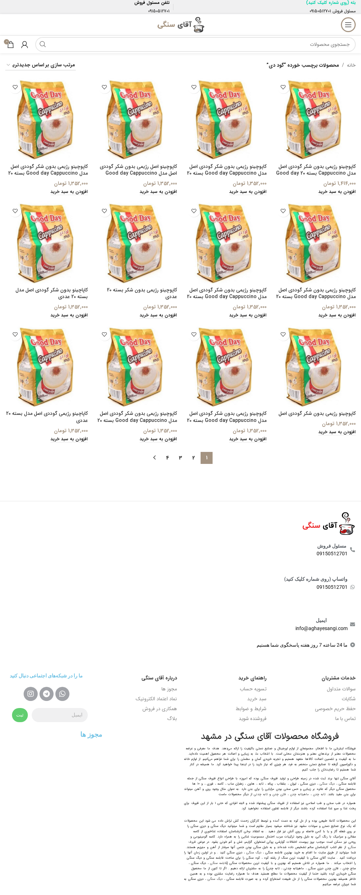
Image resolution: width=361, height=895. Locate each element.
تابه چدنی (261, 794)
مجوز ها (169, 689)
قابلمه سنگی (218, 863)
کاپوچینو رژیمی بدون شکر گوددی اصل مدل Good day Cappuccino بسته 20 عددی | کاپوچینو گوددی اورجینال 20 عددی (227, 300)
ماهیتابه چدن (299, 794)
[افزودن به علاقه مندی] (283, 87)
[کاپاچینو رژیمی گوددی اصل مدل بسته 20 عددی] (46, 366)
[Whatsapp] (62, 694)
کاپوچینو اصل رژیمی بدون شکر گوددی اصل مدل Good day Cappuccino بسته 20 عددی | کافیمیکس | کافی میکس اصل (138, 177)
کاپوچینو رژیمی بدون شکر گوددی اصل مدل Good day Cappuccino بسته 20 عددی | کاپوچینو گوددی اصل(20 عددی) (227, 420)
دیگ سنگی (327, 783)
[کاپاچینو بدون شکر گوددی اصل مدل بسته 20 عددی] (46, 242)
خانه (351, 65)
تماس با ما (345, 718)
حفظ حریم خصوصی (335, 709)
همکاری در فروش (159, 709)
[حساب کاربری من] (25, 44)
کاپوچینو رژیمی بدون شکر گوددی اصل (317, 413)
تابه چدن (319, 794)
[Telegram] (46, 694)
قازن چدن (279, 794)
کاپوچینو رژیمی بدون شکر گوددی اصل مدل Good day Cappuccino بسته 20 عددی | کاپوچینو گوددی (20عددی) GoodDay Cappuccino (137, 424)
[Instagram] (31, 694)
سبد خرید (257, 699)
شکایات (349, 699)
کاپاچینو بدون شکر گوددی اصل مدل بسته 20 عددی (52, 293)
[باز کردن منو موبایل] (348, 25)
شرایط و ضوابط (251, 709)
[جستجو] (42, 44)
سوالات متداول (341, 689)
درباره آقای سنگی (159, 678)
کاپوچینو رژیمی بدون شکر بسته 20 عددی (142, 293)
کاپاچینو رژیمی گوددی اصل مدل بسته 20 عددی (47, 417)
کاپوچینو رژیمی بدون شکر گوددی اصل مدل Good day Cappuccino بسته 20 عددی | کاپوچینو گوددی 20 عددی (227, 173)
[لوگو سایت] (180, 24)
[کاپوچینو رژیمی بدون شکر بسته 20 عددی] (136, 242)
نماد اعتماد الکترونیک (156, 699)
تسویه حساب (253, 689)
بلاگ (172, 718)
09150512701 (320, 11)
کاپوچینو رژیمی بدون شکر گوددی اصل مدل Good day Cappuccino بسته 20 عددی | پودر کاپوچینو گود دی (316, 297)
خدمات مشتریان (339, 678)
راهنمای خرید (252, 678)
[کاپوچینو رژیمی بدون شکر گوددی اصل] (315, 366)
